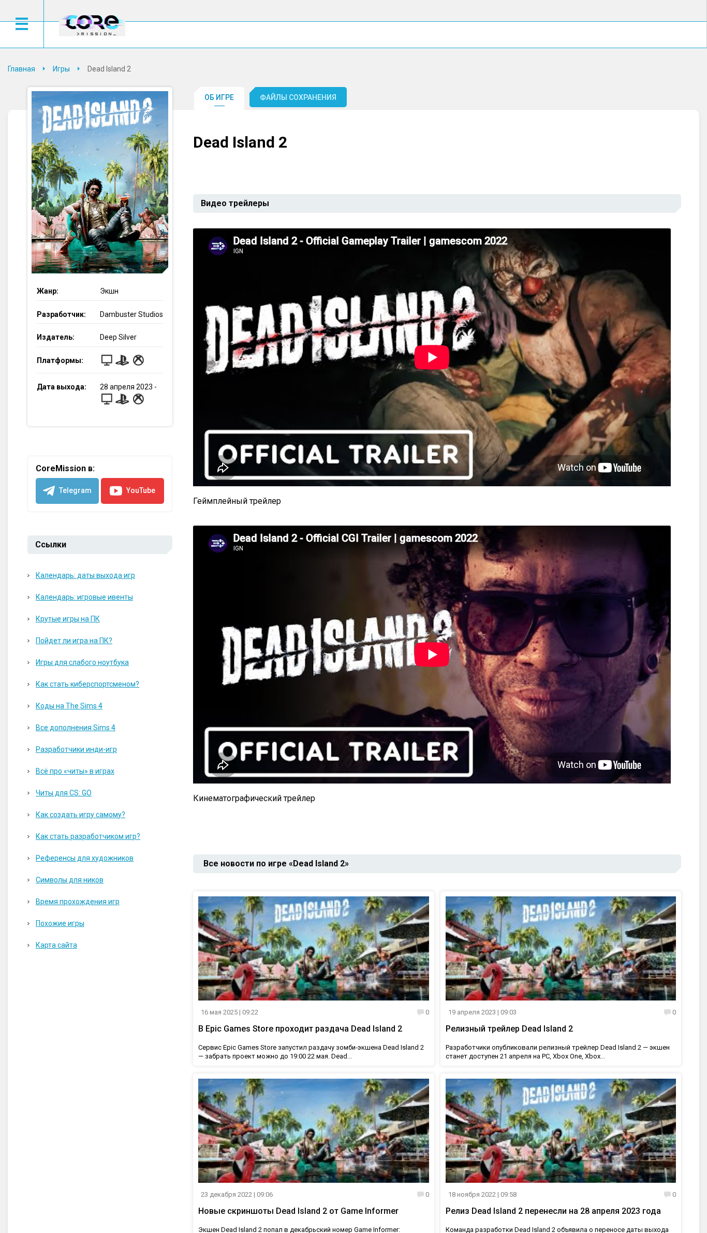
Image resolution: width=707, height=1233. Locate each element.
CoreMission (92, 25)
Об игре (219, 97)
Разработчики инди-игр (76, 749)
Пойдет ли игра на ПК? (74, 640)
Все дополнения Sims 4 (75, 727)
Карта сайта (56, 945)
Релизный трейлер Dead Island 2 (509, 1029)
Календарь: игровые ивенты (84, 597)
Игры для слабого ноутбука (82, 662)
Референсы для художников (85, 858)
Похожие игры (60, 923)
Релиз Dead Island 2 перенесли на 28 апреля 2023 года (553, 1211)
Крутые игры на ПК (68, 619)
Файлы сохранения (298, 97)
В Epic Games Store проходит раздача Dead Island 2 (300, 1029)
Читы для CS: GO (64, 793)
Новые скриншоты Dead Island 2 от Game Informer (298, 1211)
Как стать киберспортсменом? (87, 684)
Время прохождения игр (78, 901)
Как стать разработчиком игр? (88, 836)
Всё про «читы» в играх (75, 771)
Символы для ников (70, 880)
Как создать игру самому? (80, 814)
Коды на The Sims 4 (69, 706)
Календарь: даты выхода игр (85, 575)
